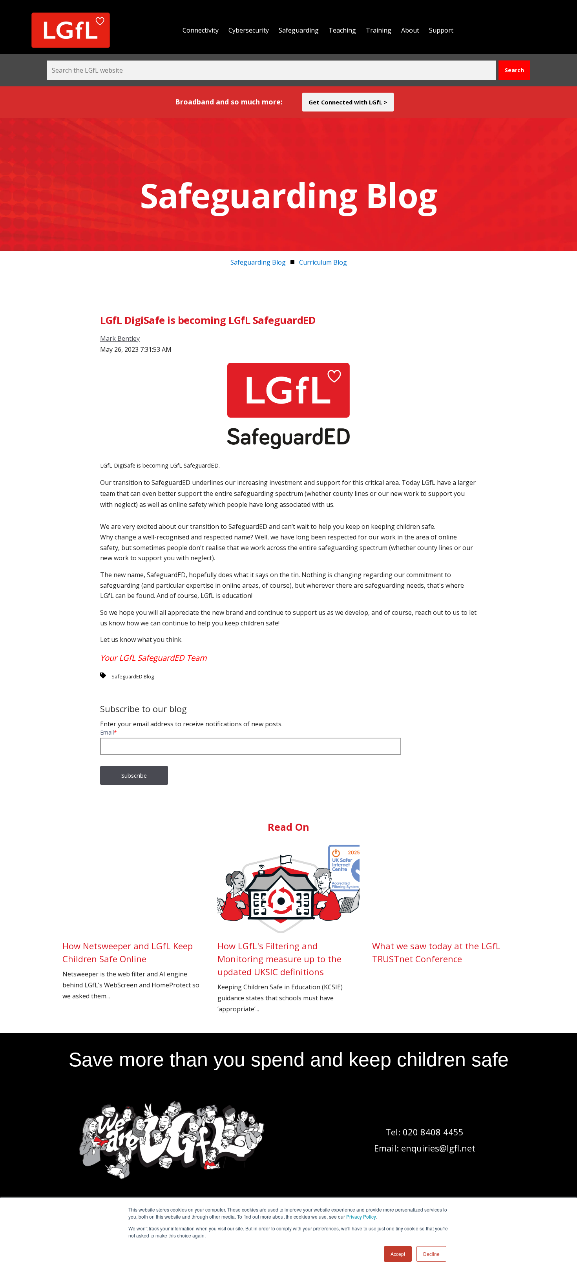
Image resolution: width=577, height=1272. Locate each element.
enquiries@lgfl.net (438, 1148)
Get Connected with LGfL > (348, 102)
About (410, 30)
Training (378, 30)
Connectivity (201, 30)
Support (441, 30)
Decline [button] (431, 1253)
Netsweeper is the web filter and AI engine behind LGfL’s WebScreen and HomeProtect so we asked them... (130, 970)
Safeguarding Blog (258, 262)
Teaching (342, 30)
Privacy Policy (361, 1216)
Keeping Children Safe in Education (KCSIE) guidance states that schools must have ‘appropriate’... (280, 976)
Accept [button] (398, 1253)
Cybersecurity (248, 30)
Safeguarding (299, 30)
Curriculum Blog (323, 262)
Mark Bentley (120, 338)
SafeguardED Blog (132, 676)
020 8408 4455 (433, 1132)
